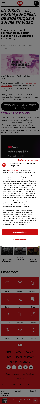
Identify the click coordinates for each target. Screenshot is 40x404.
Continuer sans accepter (28, 160)
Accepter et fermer (20, 232)
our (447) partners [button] (13, 170)
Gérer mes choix (20, 239)
